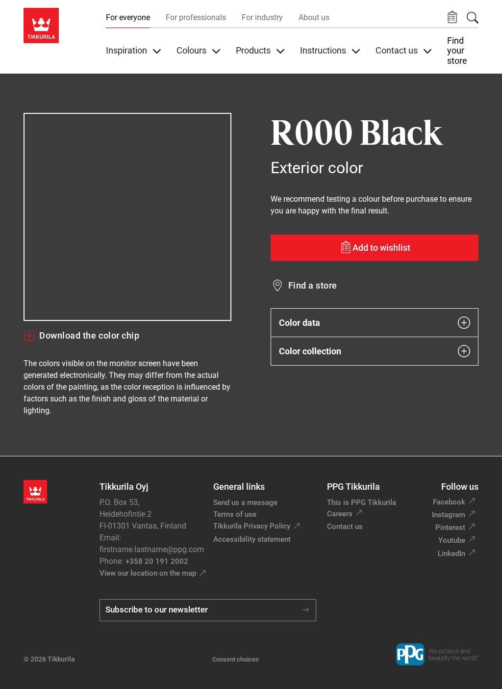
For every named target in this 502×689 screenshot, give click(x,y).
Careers (339, 513)
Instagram (448, 514)
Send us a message (245, 502)
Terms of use (234, 514)
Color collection (310, 351)
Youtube (451, 540)
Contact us (345, 526)
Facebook (449, 502)
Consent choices (235, 659)
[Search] (472, 18)
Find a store (312, 285)
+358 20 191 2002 (157, 561)
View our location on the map (148, 573)
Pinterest (450, 527)
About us (314, 17)
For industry (262, 17)
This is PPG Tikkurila (361, 502)
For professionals (196, 17)
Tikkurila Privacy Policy (251, 526)
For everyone (128, 17)
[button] (452, 17)
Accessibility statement (252, 539)
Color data (299, 323)
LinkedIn (451, 553)
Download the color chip (89, 335)
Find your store (457, 51)
